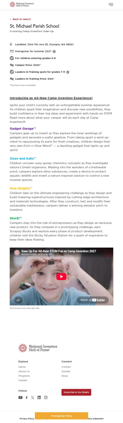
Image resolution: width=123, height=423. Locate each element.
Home (21, 366)
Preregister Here (61, 415)
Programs (24, 375)
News (65, 375)
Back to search (22, 19)
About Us (24, 371)
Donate (66, 371)
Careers (22, 380)
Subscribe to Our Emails (76, 392)
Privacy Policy (27, 418)
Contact (66, 366)
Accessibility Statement (91, 418)
